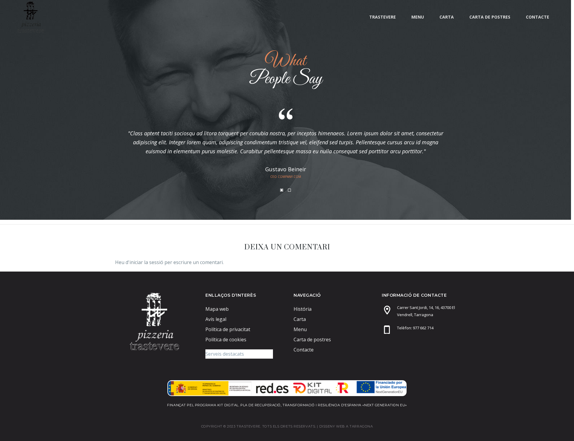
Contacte (537, 17)
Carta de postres (489, 17)
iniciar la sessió (146, 262)
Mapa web (217, 309)
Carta (446, 17)
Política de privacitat (227, 329)
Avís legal (215, 319)
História (303, 309)
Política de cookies (225, 339)
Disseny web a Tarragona (346, 426)
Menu (417, 17)
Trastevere (382, 17)
